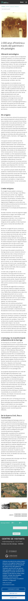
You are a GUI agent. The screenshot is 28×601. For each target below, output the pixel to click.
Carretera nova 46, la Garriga (9, 544)
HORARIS (20, 544)
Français (17, 6)
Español (7, 6)
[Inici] (4, 2)
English (12, 6)
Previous (2, 491)
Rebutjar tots (13, 593)
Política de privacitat (7, 582)
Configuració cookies (13, 589)
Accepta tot (13, 597)
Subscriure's (16, 533)
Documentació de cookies (8, 584)
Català (3, 6)
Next (25, 491)
